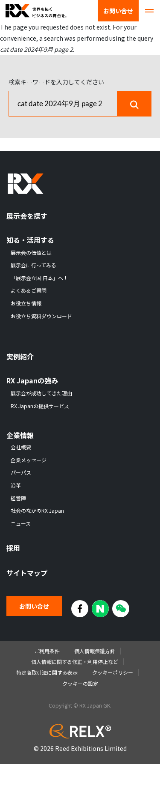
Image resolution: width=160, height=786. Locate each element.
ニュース (21, 523)
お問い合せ (118, 10)
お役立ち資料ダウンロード (41, 316)
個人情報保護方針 (94, 651)
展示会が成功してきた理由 (41, 393)
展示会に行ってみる (33, 265)
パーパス (21, 472)
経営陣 (18, 498)
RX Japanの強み (32, 380)
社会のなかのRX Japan (37, 510)
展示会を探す (26, 216)
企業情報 (20, 435)
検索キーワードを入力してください (56, 82)
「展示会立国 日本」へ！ (39, 278)
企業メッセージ (29, 460)
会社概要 (21, 447)
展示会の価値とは (31, 252)
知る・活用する (30, 240)
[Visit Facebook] (79, 608)
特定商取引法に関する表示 (47, 672)
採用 (13, 548)
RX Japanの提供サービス (40, 406)
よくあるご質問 (29, 290)
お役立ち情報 (26, 303)
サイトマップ (26, 572)
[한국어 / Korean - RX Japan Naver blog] (100, 608)
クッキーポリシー (112, 672)
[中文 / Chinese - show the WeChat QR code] (120, 608)
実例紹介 (20, 356)
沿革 (16, 485)
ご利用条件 (47, 651)
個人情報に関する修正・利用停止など (74, 661)
